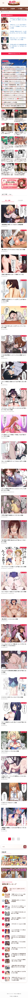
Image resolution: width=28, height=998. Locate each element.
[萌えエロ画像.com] (14, 3)
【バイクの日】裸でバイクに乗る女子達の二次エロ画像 (18, 930)
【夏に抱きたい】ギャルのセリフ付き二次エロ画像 (18, 948)
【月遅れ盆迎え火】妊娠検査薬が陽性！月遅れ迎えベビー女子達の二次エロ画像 (18, 46)
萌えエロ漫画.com (17, 993)
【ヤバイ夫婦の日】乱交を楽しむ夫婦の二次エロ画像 (18, 913)
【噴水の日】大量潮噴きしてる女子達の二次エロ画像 (18, 918)
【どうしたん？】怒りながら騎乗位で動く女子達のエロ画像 (18, 960)
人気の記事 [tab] (20, 200)
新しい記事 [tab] (7, 200)
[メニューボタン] (3, 3)
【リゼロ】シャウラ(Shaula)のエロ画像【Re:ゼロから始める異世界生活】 (18, 937)
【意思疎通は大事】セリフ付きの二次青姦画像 (18, 901)
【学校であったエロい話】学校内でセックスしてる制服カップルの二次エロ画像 (18, 26)
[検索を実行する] (25, 846)
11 (18, 839)
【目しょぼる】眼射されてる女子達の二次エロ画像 (18, 972)
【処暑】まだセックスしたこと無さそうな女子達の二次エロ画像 (18, 895)
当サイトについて (10, 993)
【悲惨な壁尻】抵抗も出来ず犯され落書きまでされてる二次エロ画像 (18, 966)
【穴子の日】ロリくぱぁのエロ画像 (18, 923)
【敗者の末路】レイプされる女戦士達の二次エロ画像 (18, 942)
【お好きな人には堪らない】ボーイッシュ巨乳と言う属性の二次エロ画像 (18, 20)
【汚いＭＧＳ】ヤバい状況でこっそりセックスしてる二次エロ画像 (18, 907)
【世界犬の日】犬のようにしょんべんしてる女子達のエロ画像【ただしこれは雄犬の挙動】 (18, 979)
